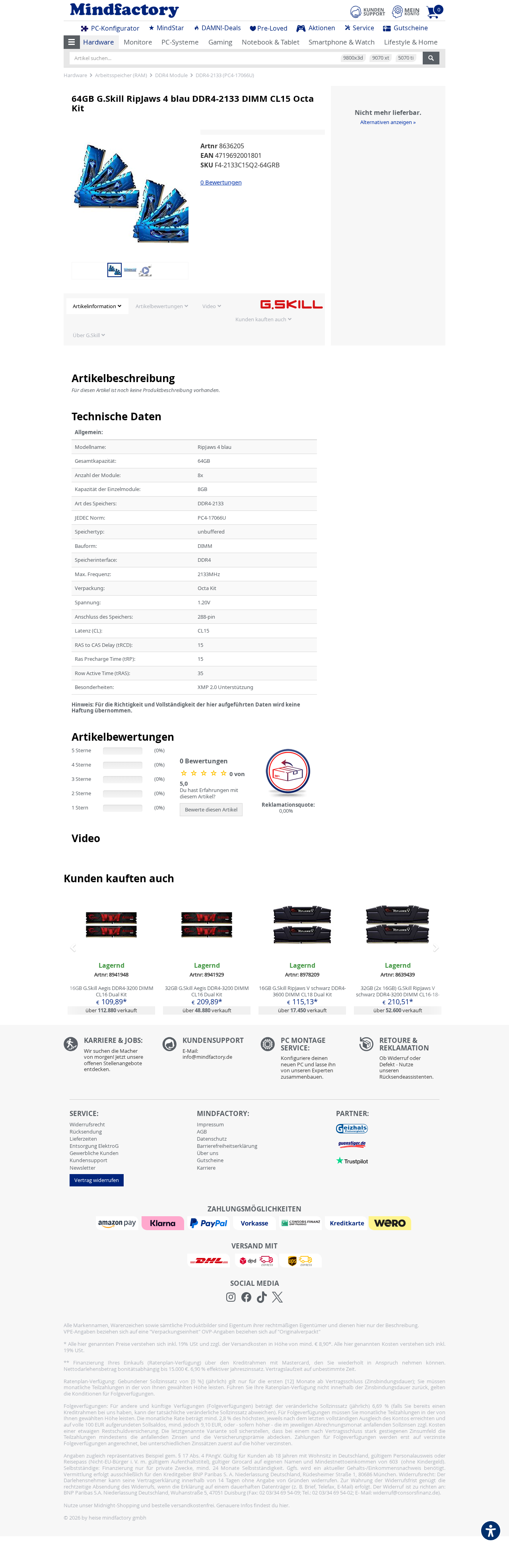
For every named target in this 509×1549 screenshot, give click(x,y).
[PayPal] (209, 1222)
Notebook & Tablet (270, 42)
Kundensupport (88, 1160)
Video (209, 306)
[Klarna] (164, 1222)
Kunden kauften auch (260, 319)
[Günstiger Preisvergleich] (352, 1144)
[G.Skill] (291, 304)
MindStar (169, 27)
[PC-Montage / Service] (303, 1060)
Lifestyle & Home (411, 42)
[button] (72, 42)
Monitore (138, 42)
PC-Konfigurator (114, 28)
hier (283, 1505)
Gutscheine (410, 27)
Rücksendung (86, 1131)
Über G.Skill (86, 335)
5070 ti (406, 57)
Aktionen (321, 27)
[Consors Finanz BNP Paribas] (301, 1222)
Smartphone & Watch (342, 42)
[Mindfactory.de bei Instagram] (231, 1297)
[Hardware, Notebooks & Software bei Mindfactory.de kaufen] (156, 10)
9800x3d (353, 57)
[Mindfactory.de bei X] (277, 1297)
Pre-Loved (272, 28)
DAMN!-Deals (220, 27)
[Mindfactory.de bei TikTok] (262, 1297)
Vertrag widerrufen (96, 1180)
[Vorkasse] (255, 1222)
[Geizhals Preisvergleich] (352, 1128)
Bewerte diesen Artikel (211, 809)
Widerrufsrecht (87, 1124)
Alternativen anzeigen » (388, 122)
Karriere (206, 1167)
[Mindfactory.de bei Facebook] (246, 1297)
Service (362, 27)
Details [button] (111, 943)
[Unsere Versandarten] (254, 1260)
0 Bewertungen (221, 182)
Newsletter (82, 1167)
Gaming (220, 42)
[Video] (145, 269)
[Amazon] (118, 1222)
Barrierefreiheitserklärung (227, 1145)
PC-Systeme (180, 42)
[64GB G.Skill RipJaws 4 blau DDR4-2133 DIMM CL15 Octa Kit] (135, 193)
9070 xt (380, 57)
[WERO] (391, 1222)
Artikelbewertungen (159, 306)
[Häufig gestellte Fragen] (205, 1050)
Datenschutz (212, 1138)
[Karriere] (107, 1056)
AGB (202, 1131)
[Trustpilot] (352, 1160)
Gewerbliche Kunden (94, 1153)
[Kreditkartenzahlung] (346, 1222)
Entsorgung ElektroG (94, 1145)
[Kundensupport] (368, 10)
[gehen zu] (72, 720)
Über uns (207, 1153)
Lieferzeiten (83, 1138)
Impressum (210, 1124)
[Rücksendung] (402, 1060)
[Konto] (406, 11)
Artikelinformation (94, 306)
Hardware (98, 42)
